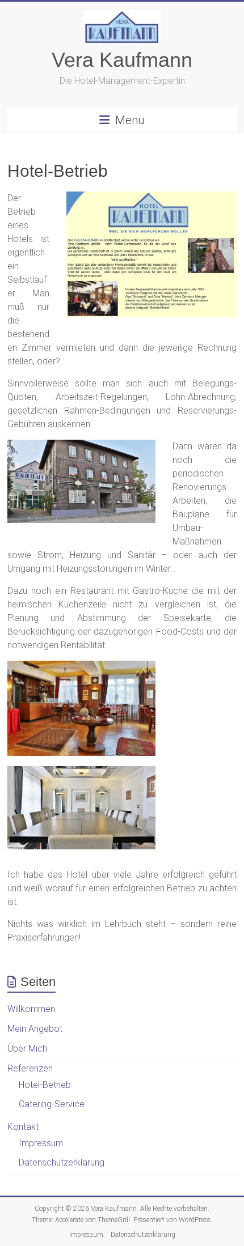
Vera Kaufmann (122, 59)
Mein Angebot (34, 1028)
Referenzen (30, 1068)
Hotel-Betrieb (45, 1084)
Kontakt (23, 1126)
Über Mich (27, 1048)
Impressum (41, 1143)
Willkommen (31, 1008)
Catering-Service (52, 1104)
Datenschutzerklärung (61, 1162)
